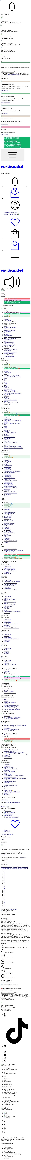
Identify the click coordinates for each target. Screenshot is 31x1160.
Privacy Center (7, 1151)
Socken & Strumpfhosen (9, 345)
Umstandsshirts (7, 475)
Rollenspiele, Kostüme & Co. (11, 768)
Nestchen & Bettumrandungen (11, 623)
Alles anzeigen (7, 320)
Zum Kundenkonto (5, 102)
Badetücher (6, 663)
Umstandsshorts (7, 469)
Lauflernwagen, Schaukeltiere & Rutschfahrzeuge (15, 754)
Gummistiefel (7, 527)
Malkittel (6, 397)
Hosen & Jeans (7, 331)
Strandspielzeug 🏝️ (9, 740)
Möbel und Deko (24, 868)
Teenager (6, 401)
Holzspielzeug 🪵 (8, 741)
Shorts (5, 333)
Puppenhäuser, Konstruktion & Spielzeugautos (15, 778)
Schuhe (19, 867)
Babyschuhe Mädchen (9, 513)
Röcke (5, 382)
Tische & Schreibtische (9, 585)
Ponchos (6, 665)
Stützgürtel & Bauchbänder (10, 486)
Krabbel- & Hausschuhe (9, 512)
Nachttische (6, 587)
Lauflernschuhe (7, 516)
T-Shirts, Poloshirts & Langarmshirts (12, 420)
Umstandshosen (7, 468)
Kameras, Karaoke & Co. (10, 781)
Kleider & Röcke (8, 328)
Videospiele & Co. (8, 782)
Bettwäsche (6, 621)
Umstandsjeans (7, 467)
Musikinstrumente (8, 758)
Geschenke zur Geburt (9, 356)
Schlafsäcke (6, 625)
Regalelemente (7, 573)
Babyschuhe (6, 509)
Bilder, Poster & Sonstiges (10, 602)
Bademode (6, 387)
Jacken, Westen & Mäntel (10, 433)
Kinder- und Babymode (14, 868)
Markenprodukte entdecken (10, 549)
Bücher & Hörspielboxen (10, 777)
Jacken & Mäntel (8, 389)
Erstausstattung (7, 350)
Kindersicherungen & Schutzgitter (12, 709)
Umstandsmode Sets (8, 482)
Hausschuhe (6, 528)
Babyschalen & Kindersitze (10, 731)
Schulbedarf (6, 779)
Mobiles (5, 699)
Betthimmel (6, 607)
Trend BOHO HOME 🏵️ (10, 557)
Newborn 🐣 (7, 315)
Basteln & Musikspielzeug (10, 771)
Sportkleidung (7, 489)
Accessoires (6, 348)
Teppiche (6, 598)
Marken (5, 672)
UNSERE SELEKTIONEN (10, 349)
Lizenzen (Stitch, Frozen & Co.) (11, 402)
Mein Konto (3, 806)
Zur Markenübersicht (9, 551)
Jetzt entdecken (4, 113)
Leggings (6, 334)
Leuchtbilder (7, 613)
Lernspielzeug (7, 766)
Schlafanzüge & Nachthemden (11, 391)
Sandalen (6, 521)
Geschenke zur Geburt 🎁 (10, 680)
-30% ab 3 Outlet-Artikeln (10, 298)
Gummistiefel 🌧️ (8, 506)
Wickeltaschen (7, 716)
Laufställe (6, 701)
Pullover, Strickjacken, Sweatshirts (12, 423)
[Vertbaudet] (12, 172)
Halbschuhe (6, 536)
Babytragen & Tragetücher (10, 726)
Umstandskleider (8, 465)
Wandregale (6, 572)
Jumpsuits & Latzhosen (9, 330)
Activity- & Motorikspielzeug (11, 749)
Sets (5, 341)
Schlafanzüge (7, 435)
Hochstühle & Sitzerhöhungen (11, 708)
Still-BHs (6, 464)
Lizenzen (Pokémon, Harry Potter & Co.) (13, 448)
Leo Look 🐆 (7, 365)
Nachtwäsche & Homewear (10, 480)
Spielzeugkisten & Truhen (10, 570)
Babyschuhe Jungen (8, 515)
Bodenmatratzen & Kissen (10, 599)
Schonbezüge (7, 653)
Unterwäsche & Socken (9, 437)
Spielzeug (15, 867)
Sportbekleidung (7, 394)
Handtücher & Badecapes (10, 664)
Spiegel (5, 610)
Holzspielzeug (7, 755)
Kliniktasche (7, 490)
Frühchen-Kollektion (9, 353)
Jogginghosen (7, 430)
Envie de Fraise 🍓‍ (8, 457)
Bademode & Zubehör (9, 342)
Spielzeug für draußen (9, 767)
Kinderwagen (7, 728)
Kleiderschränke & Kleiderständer (12, 581)
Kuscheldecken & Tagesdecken (11, 628)
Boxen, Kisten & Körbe (9, 569)
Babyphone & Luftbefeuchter (11, 706)
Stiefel (5, 525)
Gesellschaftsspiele (8, 774)
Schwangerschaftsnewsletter (10, 493)
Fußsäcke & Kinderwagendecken (11, 729)
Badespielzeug (7, 756)
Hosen (5, 383)
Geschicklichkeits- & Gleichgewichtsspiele (14, 775)
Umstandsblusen (7, 476)
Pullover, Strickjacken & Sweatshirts (12, 337)
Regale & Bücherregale (9, 568)
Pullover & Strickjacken (9, 478)
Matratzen (6, 649)
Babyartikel (9, 867)
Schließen (3, 946)
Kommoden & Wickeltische (10, 589)
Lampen (6, 600)
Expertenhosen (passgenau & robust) (12, 446)
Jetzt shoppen (23, 857)
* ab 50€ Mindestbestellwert (7, 999)
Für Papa (6, 495)
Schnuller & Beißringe (9, 691)
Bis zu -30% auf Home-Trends (11, 555)
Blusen (5, 378)
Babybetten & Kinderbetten (10, 583)
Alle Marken (4, 867)
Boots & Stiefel (7, 535)
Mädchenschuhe (7, 517)
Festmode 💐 (7, 316)
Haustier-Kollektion (8, 669)
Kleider (5, 374)
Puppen (5, 773)
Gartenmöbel (7, 671)
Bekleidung (6, 319)
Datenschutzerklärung (13, 74)
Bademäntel (6, 396)
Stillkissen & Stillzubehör (10, 693)
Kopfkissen (6, 652)
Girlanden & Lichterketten (10, 604)
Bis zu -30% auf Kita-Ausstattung (12, 300)
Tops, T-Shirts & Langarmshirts (11, 375)
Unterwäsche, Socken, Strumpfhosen (12, 393)
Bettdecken (6, 651)
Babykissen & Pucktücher (10, 702)
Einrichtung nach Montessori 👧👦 (13, 558)
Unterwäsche (7, 479)
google (2, 839)
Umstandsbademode (8, 484)
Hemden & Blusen (8, 339)
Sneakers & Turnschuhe (9, 523)
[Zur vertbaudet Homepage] (12, 275)
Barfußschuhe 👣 (8, 504)
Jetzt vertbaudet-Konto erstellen (12, 802)
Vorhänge (6, 603)
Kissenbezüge (7, 626)
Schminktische (7, 588)
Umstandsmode (4, 868)
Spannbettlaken (7, 622)
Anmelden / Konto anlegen (7, 834)
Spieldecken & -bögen (9, 751)
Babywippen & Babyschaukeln (11, 705)
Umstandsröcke (7, 473)
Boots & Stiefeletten (8, 524)
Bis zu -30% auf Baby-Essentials (12, 302)
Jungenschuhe (7, 530)
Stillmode (6, 463)
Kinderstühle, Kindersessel (10, 584)
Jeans (5, 385)
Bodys (5, 326)
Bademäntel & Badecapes (10, 343)
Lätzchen (6, 690)
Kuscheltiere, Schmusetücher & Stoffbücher (14, 752)
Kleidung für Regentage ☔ (11, 367)
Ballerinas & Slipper (8, 520)
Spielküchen (6, 770)
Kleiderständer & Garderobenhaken (12, 611)
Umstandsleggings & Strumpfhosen (12, 471)
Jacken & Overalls (8, 335)
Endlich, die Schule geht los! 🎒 (12, 368)
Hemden (6, 422)
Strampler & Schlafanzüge (10, 327)
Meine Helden (25, 867)
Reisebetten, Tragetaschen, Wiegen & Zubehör (15, 725)
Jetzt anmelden (4, 90)
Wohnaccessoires (8, 606)
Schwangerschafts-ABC (9, 491)
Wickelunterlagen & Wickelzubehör (12, 717)
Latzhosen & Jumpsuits (9, 472)
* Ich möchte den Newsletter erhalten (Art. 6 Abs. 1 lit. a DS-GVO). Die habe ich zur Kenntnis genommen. (15, 75)
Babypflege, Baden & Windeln (11, 718)
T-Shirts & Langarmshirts (10, 338)
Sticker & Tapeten (8, 609)
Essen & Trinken (8, 688)
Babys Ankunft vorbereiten (10, 352)
